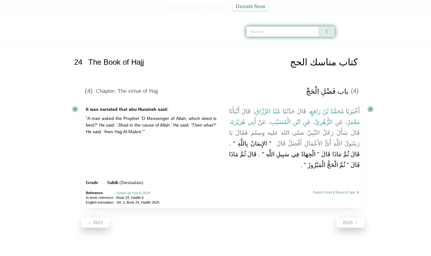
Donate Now (250, 6)
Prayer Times (393, 16)
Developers (210, 250)
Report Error (322, 192)
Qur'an (352, 16)
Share (339, 192)
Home (80, 45)
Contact (236, 250)
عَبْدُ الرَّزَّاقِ (268, 111)
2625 (348, 222)
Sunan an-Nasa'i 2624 (133, 193)
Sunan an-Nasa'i (106, 45)
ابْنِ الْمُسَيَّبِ (285, 122)
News (165, 250)
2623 (97, 222)
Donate (256, 250)
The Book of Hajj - (157, 45)
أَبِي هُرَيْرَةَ (243, 122)
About (149, 250)
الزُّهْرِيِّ (324, 122)
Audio (415, 16)
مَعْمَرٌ (353, 122)
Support (185, 250)
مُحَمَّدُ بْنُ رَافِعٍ (327, 111)
